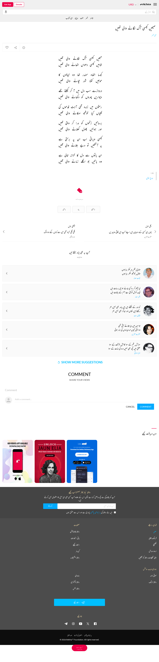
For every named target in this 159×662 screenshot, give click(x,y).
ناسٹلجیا (93, 209)
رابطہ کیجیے (76, 544)
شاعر (91, 18)
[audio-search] (5, 11)
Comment (145, 406)
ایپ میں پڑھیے (79, 648)
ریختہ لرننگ (153, 582)
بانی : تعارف (75, 538)
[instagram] (73, 623)
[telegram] (66, 623)
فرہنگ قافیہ (153, 538)
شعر (87, 18)
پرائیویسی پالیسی (95, 512)
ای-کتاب (69, 18)
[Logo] (145, 4)
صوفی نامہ (153, 575)
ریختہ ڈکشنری (75, 582)
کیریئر (78, 551)
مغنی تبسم (154, 36)
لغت (81, 18)
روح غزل (149, 178)
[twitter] (87, 623)
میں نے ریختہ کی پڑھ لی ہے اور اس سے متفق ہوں (89, 512)
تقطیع (155, 544)
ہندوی (77, 575)
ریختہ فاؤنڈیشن (75, 531)
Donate (19, 4)
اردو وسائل (153, 551)
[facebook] (95, 623)
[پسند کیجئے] (6, 47)
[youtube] (80, 623)
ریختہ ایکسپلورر (75, 557)
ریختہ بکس (76, 588)
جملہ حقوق (69, 635)
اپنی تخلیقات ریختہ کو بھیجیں (148, 557)
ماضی (64, 209)
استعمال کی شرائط (78, 635)
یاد (78, 209)
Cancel (130, 406)
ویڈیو (76, 18)
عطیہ (155, 531)
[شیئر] (15, 47)
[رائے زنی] (24, 47)
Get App (7, 4)
